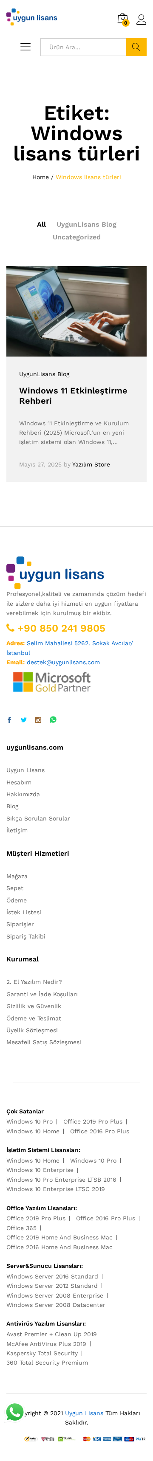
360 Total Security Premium (47, 1362)
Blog (12, 806)
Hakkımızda (23, 794)
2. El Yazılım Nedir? (34, 981)
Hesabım (18, 782)
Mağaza (17, 876)
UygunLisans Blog (86, 224)
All (41, 224)
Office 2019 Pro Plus (92, 1121)
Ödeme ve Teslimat (33, 1018)
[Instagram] (38, 720)
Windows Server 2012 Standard (52, 1285)
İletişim (17, 830)
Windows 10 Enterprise (40, 1169)
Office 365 (21, 1228)
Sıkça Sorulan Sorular (38, 818)
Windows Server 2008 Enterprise (54, 1295)
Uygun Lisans (25, 770)
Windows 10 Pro (29, 1121)
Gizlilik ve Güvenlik (33, 1006)
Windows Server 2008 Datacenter (55, 1304)
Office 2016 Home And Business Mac (59, 1247)
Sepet (14, 888)
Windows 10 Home (33, 1131)
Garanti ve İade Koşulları (42, 994)
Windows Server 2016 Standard (52, 1276)
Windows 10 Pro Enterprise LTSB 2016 (61, 1179)
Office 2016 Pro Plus (99, 1131)
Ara (136, 47)
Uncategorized (77, 237)
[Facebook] (9, 720)
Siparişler (20, 924)
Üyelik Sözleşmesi (32, 1030)
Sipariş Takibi (25, 936)
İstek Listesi (23, 912)
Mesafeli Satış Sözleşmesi (43, 1042)
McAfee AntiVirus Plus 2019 (46, 1343)
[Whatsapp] (53, 720)
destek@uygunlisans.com (63, 662)
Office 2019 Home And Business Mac (59, 1237)
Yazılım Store (91, 464)
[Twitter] (24, 720)
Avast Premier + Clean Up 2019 (51, 1334)
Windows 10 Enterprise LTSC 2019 (55, 1189)
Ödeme (16, 900)
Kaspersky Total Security (42, 1353)
